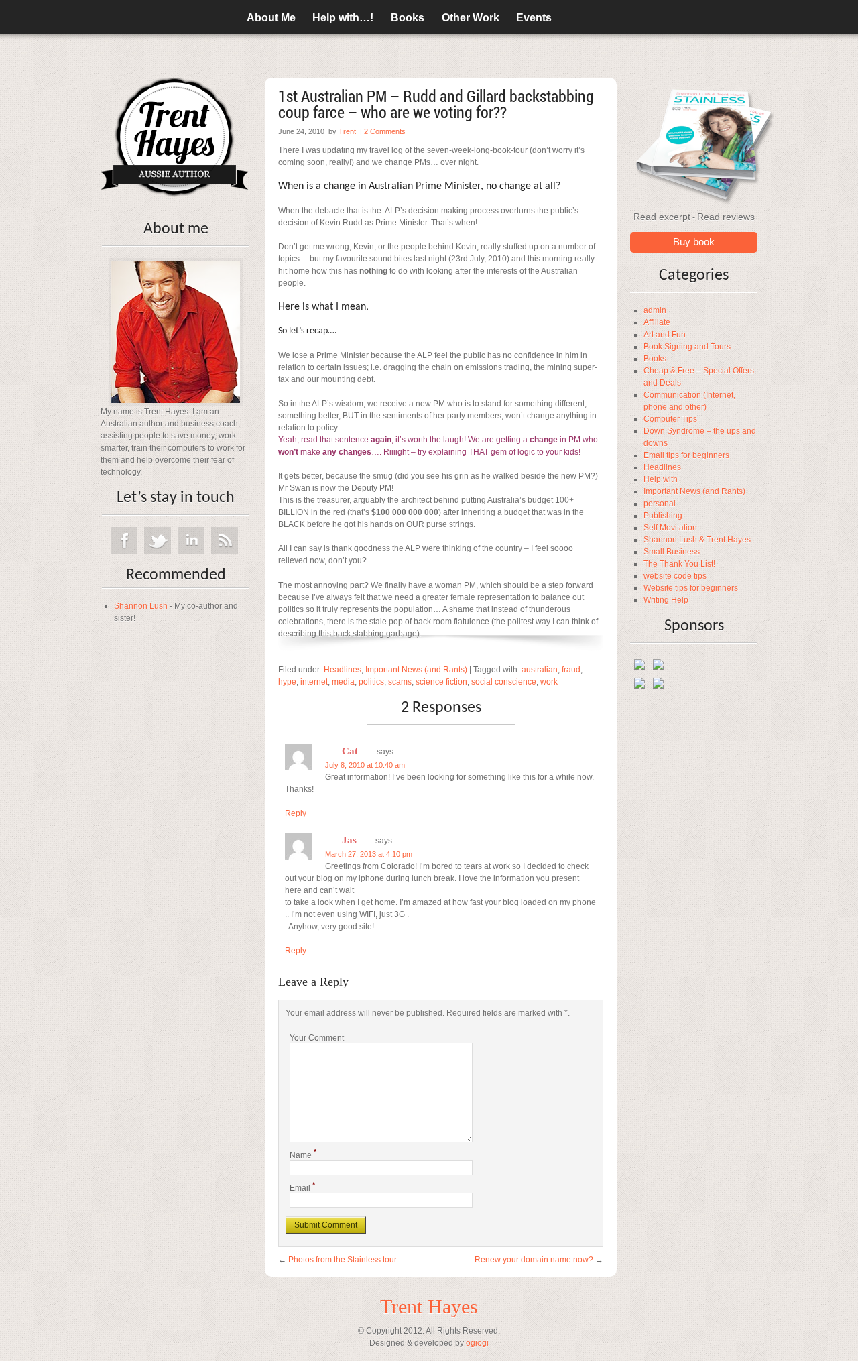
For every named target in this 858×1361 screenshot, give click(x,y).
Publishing (663, 515)
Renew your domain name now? (534, 1259)
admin (655, 310)
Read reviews (726, 216)
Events (534, 17)
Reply (295, 813)
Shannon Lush (141, 606)
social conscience (503, 682)
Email (302, 1188)
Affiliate (657, 322)
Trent (347, 131)
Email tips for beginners (686, 455)
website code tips (675, 576)
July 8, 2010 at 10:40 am (365, 765)
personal (660, 503)
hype (287, 682)
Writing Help (666, 600)
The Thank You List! (679, 564)
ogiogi (477, 1343)
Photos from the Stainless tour (342, 1259)
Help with (661, 479)
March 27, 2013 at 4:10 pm (368, 854)
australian (540, 669)
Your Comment (317, 1038)
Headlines (662, 467)
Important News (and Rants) (694, 491)
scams (400, 682)
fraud (571, 669)
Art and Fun (665, 334)
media (343, 682)
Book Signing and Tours (687, 346)
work (549, 682)
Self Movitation (670, 527)
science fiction (441, 682)
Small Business (672, 551)
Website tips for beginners (691, 588)
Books (407, 17)
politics (371, 682)
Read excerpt (661, 216)
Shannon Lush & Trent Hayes (697, 539)
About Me (271, 17)
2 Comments (385, 131)
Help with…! (342, 17)
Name (303, 1155)
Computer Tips (670, 419)
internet (314, 682)
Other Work (470, 17)
